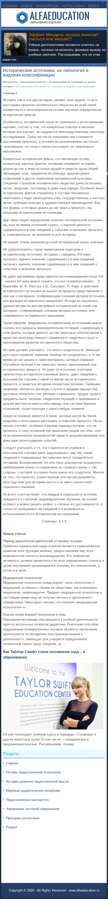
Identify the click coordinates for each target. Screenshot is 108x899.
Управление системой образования (32, 809)
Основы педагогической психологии (33, 772)
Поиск (93, 6)
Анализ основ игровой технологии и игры (34, 614)
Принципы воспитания (22, 818)
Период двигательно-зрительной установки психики (42, 541)
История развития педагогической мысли (37, 781)
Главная (10, 6)
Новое (27, 6)
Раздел (11, 827)
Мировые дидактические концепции (33, 790)
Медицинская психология (22, 578)
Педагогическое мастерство (27, 800)
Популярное (47, 6)
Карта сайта (73, 6)
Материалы (10, 81)
